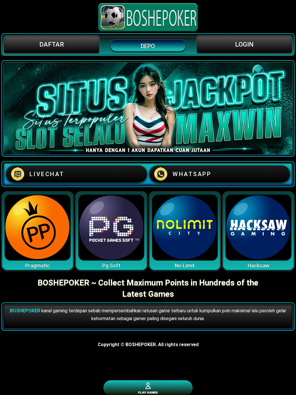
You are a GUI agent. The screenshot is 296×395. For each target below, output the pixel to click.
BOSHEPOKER (25, 310)
